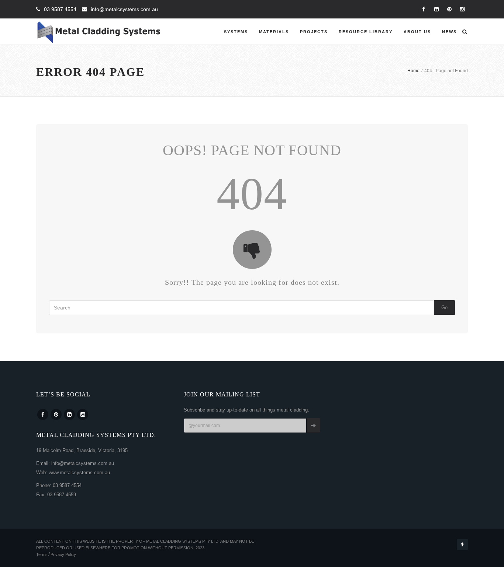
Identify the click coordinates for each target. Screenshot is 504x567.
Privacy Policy (63, 554)
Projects (314, 31)
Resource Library (366, 31)
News (449, 31)
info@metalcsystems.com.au (124, 9)
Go (444, 307)
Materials (274, 31)
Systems (236, 31)
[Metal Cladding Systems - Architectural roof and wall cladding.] (99, 32)
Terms (42, 554)
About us (417, 31)
